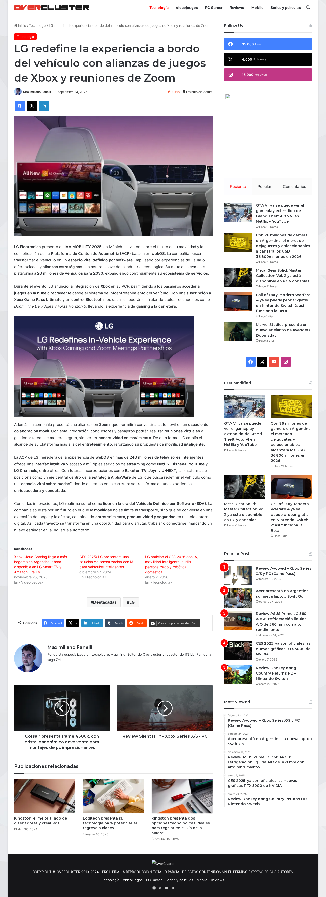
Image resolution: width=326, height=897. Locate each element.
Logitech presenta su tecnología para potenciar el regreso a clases (110, 823)
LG (132, 602)
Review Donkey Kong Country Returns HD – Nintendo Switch (276, 673)
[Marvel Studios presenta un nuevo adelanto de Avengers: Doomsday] (238, 331)
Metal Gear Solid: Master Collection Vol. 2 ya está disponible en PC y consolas (282, 275)
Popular (264, 186)
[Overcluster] (51, 7)
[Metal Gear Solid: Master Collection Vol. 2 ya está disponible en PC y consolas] (238, 277)
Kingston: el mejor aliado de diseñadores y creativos (40, 820)
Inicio (21, 25)
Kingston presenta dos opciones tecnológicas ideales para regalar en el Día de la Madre (181, 825)
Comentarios (294, 186)
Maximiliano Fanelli (37, 92)
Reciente (238, 186)
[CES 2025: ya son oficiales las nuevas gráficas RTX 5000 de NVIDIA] (238, 650)
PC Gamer (214, 7)
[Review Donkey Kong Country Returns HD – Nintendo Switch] (238, 674)
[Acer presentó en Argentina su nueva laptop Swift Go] (238, 598)
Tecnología (159, 7)
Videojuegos (187, 7)
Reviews (237, 7)
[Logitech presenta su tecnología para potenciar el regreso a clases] (113, 796)
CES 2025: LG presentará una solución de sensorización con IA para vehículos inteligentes (106, 562)
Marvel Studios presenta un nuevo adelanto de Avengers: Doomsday (283, 330)
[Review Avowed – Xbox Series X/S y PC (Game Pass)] (238, 575)
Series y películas (285, 7)
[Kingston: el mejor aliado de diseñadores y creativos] (44, 796)
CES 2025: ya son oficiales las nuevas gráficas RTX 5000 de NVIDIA (283, 648)
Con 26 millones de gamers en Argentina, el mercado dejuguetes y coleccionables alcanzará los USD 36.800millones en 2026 (283, 246)
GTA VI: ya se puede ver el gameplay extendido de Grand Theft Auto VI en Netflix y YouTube (243, 434)
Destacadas (105, 602)
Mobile (257, 7)
